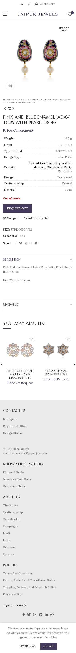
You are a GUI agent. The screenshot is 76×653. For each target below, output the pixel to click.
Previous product (5, 109)
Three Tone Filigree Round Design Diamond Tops (20, 374)
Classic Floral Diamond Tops (56, 372)
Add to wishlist (38, 218)
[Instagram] (35, 615)
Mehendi (39, 167)
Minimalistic (55, 167)
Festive (66, 163)
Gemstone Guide (14, 486)
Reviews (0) (11, 304)
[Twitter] (20, 243)
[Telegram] (36, 243)
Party (67, 167)
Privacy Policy (12, 594)
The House (10, 505)
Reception (65, 171)
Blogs (7, 540)
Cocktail (33, 163)
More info (27, 646)
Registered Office (15, 426)
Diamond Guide (13, 472)
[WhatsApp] (52, 615)
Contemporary (50, 163)
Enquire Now (17, 208)
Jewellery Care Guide (17, 479)
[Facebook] (16, 243)
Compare (13, 218)
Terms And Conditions (18, 573)
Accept (48, 646)
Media (7, 533)
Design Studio (12, 433)
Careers (8, 554)
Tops (26, 99)
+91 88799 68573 (18, 449)
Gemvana (9, 547)
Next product (13, 109)
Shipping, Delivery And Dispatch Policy (29, 587)
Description (11, 259)
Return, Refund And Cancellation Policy (29, 580)
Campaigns (10, 526)
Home (7, 99)
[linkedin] (31, 243)
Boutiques (10, 419)
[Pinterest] (26, 243)
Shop (16, 99)
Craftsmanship (13, 512)
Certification (11, 519)
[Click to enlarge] (10, 86)
